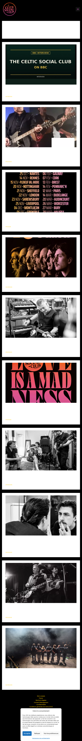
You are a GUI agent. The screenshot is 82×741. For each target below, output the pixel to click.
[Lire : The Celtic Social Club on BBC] (41, 64)
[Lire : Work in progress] (41, 450)
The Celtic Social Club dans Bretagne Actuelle (29, 606)
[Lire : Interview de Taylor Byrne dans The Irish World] (41, 515)
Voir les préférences (51, 733)
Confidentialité (41, 704)
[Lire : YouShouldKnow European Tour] (41, 192)
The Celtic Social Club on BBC (20, 88)
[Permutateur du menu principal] (78, 9)
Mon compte (41, 696)
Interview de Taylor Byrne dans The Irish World (29, 539)
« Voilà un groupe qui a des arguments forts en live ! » (33, 151)
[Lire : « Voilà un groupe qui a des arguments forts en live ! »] (41, 127)
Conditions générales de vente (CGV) (41, 707)
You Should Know (14, 281)
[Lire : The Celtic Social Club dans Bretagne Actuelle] (41, 583)
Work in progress (14, 474)
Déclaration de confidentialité (41, 738)
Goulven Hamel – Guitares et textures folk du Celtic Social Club (38, 341)
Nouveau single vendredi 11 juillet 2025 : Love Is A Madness (35, 406)
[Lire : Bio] (41, 648)
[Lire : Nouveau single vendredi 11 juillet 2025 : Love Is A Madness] (41, 383)
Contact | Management (41, 702)
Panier (41, 698)
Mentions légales (41, 700)
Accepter (27, 733)
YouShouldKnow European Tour (22, 216)
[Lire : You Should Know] (41, 257)
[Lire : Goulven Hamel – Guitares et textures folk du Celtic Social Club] (41, 318)
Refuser (37, 733)
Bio (7, 671)
